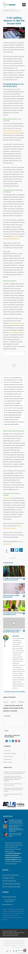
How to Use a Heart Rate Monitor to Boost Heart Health (13, 784)
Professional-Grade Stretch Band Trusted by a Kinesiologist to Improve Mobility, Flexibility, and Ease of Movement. (13, 779)
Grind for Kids (7, 498)
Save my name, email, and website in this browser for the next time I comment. (13, 708)
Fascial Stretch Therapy (10, 753)
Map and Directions (7, 904)
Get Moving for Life (9, 556)
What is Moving (8, 762)
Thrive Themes (8, 947)
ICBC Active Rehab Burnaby (9, 881)
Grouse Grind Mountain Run (11, 238)
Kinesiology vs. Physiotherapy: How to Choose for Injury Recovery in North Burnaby (13, 789)
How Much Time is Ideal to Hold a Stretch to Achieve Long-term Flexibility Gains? (14, 772)
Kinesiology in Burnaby (8, 878)
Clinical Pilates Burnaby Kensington (11, 884)
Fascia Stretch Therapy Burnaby (10, 875)
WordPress (20, 947)
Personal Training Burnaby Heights (11, 886)
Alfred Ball (5, 558)
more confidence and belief (16, 332)
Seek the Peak (15, 236)
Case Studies (7, 750)
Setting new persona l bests (16, 323)
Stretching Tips (8, 759)
